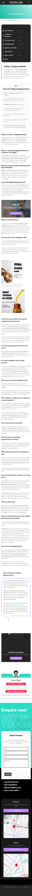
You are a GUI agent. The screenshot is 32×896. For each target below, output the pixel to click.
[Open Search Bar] (29, 2)
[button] (3, 2)
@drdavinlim (16, 658)
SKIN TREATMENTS (10, 785)
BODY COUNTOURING (11, 790)
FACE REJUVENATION (11, 782)
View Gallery (16, 213)
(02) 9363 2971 (17, 849)
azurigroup (26, 887)
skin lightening (15, 603)
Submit (8, 774)
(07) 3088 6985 (16, 810)
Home (3, 20)
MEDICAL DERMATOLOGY (12, 788)
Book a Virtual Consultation (16, 684)
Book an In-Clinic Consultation (16, 691)
